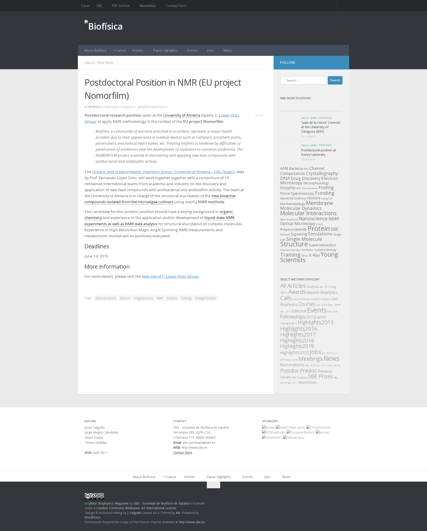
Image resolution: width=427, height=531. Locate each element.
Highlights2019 (297, 346)
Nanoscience (313, 218)
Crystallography (322, 173)
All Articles (293, 286)
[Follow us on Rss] (339, 63)
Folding (326, 188)
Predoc (308, 370)
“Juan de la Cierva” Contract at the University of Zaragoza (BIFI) (320, 126)
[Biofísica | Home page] (104, 28)
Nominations (292, 364)
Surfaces (172, 298)
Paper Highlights (165, 50)
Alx (178, 513)
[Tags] (326, 106)
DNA (285, 178)
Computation (292, 173)
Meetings (310, 359)
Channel (316, 168)
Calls (89, 62)
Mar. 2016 (292, 359)
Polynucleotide (293, 229)
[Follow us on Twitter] (331, 63)
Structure (294, 244)
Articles (137, 50)
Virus (304, 255)
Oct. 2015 (322, 365)
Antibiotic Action (106, 298)
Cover (85, 5)
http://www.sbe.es (192, 522)
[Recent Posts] (295, 106)
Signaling (299, 234)
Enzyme (288, 187)
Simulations (320, 234)
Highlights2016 (298, 328)
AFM (284, 168)
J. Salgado (134, 513)
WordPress (92, 517)
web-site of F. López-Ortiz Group (170, 276)
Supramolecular (290, 249)
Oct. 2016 (334, 365)
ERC (298, 188)
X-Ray (314, 255)
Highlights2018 (297, 340)
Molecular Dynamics (301, 208)
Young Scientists (205, 298)
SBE (99, 5)
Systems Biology (325, 250)
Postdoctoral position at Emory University (318, 152)
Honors (313, 198)
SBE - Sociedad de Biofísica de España (161, 503)
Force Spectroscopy (297, 193)
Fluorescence (310, 188)
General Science (293, 198)
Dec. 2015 (321, 304)
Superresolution (322, 245)
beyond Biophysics (322, 292)
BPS (306, 168)
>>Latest (119, 50)
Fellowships (292, 316)
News (228, 50)
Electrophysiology (316, 183)
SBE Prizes (320, 376)
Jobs (210, 50)
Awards (297, 291)
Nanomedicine (289, 219)
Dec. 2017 (285, 311)
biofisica (95, 107)
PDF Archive (121, 5)
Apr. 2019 (325, 286)
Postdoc (105, 62)
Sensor (285, 234)
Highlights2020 (294, 352)
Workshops (307, 382)
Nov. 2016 (310, 365)
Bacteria (125, 298)
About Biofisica (95, 50)
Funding (324, 192)
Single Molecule (304, 239)
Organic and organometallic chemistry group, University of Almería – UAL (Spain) (163, 171)
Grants (319, 317)
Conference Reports (320, 299)
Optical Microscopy (297, 223)
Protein (319, 228)
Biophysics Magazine (113, 503)
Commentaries (300, 299)
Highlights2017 (298, 334)
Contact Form (176, 5)
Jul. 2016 (327, 353)
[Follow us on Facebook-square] (323, 63)
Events (192, 50)
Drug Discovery (143, 298)
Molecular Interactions (308, 213)
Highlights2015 (316, 322)
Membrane (319, 203)
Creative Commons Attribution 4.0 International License (136, 508)
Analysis (312, 286)
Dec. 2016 (334, 305)
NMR (160, 298)
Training (186, 298)
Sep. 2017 (292, 382)
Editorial (299, 311)
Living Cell (327, 198)
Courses (307, 304)
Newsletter (147, 5)
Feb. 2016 (332, 311)
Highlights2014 (288, 323)
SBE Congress (299, 377)
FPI (309, 317)
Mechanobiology (292, 203)
